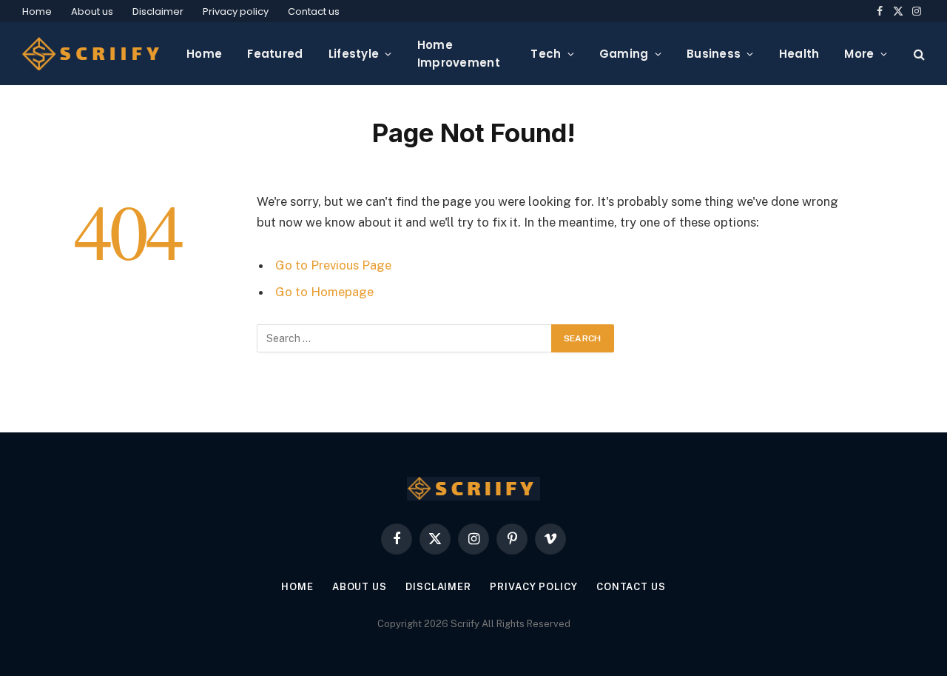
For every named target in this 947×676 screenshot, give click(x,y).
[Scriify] (92, 54)
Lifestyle (354, 53)
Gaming (624, 53)
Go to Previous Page (333, 265)
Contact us (314, 11)
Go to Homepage (324, 291)
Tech (545, 53)
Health (799, 53)
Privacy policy (236, 11)
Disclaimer (157, 11)
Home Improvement (458, 53)
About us (92, 11)
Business (714, 53)
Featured (275, 53)
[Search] (918, 53)
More (859, 53)
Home (37, 11)
